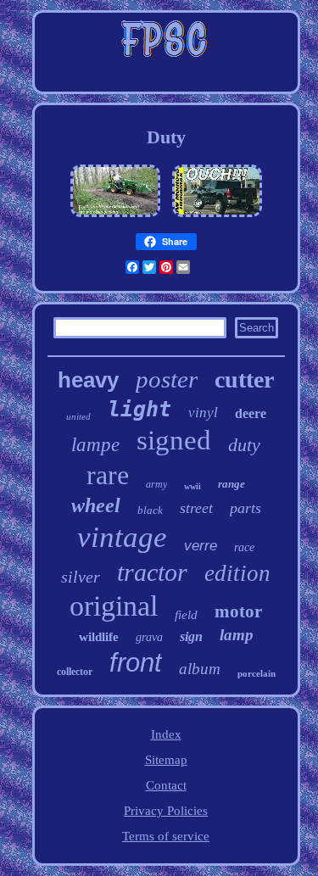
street (196, 507)
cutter (244, 379)
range (231, 483)
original (114, 606)
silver (80, 576)
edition (237, 573)
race (244, 547)
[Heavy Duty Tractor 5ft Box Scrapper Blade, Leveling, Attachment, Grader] (115, 217)
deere (250, 413)
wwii (192, 486)
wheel (95, 505)
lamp (237, 635)
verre (200, 546)
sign (191, 636)
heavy (88, 380)
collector (74, 672)
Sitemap (166, 760)
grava (149, 637)
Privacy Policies (166, 810)
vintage (122, 537)
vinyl (203, 413)
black (150, 510)
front (135, 663)
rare (107, 475)
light (139, 409)
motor (238, 611)
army (156, 484)
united (78, 416)
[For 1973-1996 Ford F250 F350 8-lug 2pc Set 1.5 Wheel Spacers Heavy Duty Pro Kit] (217, 217)
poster (167, 379)
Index (166, 734)
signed (174, 440)
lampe (95, 444)
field (186, 615)
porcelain (256, 673)
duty (244, 444)
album (199, 669)
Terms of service (165, 836)
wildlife (99, 637)
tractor (152, 572)
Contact (166, 785)
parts (245, 507)
